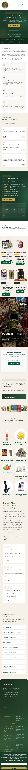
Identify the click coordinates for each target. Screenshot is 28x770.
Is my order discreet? (7, 642)
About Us (17, 707)
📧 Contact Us (7, 701)
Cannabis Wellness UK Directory (19, 748)
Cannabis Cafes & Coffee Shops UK (20, 735)
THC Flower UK (7, 707)
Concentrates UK (7, 716)
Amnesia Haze (19, 57)
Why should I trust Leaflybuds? (9, 672)
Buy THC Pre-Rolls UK (7, 460)
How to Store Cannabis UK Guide (8, 752)
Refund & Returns (19, 712)
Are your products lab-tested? (9, 652)
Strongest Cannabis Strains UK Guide (8, 736)
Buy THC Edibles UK (7, 472)
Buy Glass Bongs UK (7, 494)
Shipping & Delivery (19, 710)
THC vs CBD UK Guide (7, 743)
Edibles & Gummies (8, 714)
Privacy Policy (18, 716)
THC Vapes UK (7, 710)
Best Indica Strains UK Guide (8, 728)
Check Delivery (14, 363)
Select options (6, 262)
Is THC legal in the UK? (8, 627)
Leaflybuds (11, 57)
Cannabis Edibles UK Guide (8, 749)
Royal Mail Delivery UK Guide (19, 727)
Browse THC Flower (14, 29)
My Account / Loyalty (20, 718)
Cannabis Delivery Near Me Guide (20, 730)
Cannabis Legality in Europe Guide (20, 750)
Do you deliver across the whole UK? (11, 647)
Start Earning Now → (8, 199)
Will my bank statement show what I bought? (11, 667)
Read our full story (7, 532)
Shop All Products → (14, 25)
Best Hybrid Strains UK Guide (7, 731)
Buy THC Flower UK (21, 460)
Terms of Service (19, 714)
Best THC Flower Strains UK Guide (8, 733)
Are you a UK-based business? (9, 657)
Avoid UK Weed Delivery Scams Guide (19, 732)
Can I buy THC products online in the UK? (12, 632)
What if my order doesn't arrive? (10, 662)
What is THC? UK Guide (8, 741)
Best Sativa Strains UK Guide (8, 726)
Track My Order (18, 720)
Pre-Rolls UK (6, 712)
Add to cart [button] (19, 264)
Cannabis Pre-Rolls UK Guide (7, 747)
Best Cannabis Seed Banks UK (20, 742)
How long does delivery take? (9, 637)
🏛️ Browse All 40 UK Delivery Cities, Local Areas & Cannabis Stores (14, 396)
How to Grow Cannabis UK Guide (20, 738)
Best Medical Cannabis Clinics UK (19, 745)
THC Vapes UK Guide (7, 744)
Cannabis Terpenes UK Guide (7, 739)
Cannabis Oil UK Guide (19, 740)
